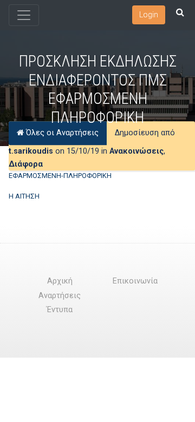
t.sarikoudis (31, 151)
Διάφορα (26, 164)
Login (148, 14)
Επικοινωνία (135, 281)
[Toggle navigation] (24, 15)
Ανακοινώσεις (136, 151)
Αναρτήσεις (59, 295)
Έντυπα (60, 309)
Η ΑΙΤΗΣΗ (24, 196)
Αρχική (60, 281)
